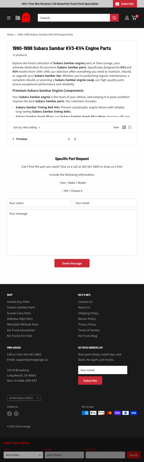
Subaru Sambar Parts (21, 307)
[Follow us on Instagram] (16, 413)
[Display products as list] (130, 127)
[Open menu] (9, 17)
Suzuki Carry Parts (19, 313)
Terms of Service (89, 330)
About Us (84, 307)
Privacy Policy (87, 324)
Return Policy (87, 318)
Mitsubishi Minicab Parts (22, 324)
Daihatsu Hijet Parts (20, 318)
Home (10, 34)
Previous (21, 139)
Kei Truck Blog (87, 335)
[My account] (127, 18)
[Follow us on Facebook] (9, 413)
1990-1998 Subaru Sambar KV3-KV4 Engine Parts (45, 34)
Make (7, 449)
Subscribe (127, 3)
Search (133, 455)
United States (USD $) (21, 398)
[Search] (114, 18)
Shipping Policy (88, 313)
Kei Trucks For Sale (19, 335)
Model (48, 449)
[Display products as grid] (124, 127)
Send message (72, 263)
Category (91, 449)
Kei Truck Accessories (21, 330)
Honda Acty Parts (18, 301)
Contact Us (85, 301)
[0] (134, 18)
